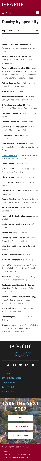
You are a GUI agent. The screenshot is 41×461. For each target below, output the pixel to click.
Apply (20, 417)
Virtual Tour (8, 391)
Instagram (27, 365)
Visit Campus (20, 426)
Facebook (14, 365)
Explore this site (10, 30)
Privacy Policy (23, 454)
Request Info (20, 435)
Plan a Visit (13, 353)
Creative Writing (9, 155)
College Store (8, 382)
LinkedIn (33, 365)
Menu (8, 12)
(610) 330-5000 (21, 355)
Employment (8, 387)
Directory (7, 373)
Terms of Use (9, 454)
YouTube (20, 365)
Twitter (8, 365)
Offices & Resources (11, 378)
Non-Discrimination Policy (15, 457)
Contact (27, 353)
